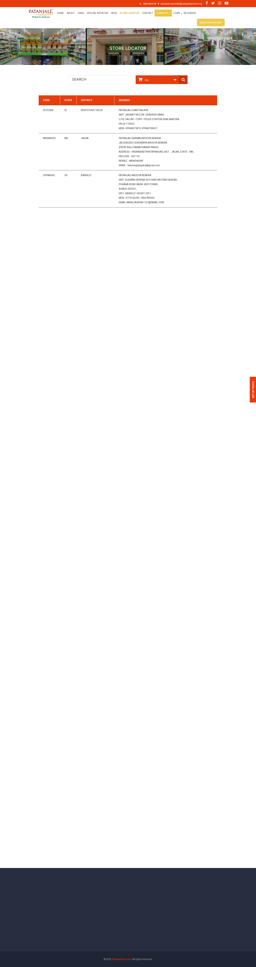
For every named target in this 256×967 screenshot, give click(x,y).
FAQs (114, 13)
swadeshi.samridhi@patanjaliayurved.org (181, 3)
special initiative (97, 13)
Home (60, 13)
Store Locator (129, 13)
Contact (147, 13)
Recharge (190, 13)
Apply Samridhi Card (211, 22)
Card (81, 13)
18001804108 (149, 3)
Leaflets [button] (162, 13)
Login (176, 13)
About (71, 13)
